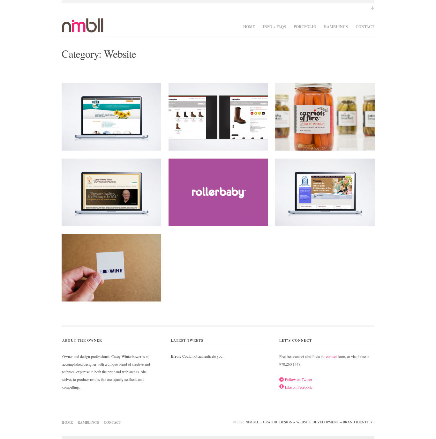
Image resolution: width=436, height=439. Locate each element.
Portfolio (305, 26)
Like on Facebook (298, 387)
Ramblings (336, 26)
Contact (365, 26)
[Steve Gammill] (111, 194)
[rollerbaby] (218, 194)
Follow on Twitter (298, 379)
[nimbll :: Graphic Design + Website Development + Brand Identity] (83, 29)
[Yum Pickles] (325, 118)
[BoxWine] (111, 269)
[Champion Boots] (218, 118)
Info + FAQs (274, 26)
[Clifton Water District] (111, 118)
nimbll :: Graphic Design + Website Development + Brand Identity (309, 422)
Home (249, 26)
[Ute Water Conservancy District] (325, 194)
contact (331, 356)
